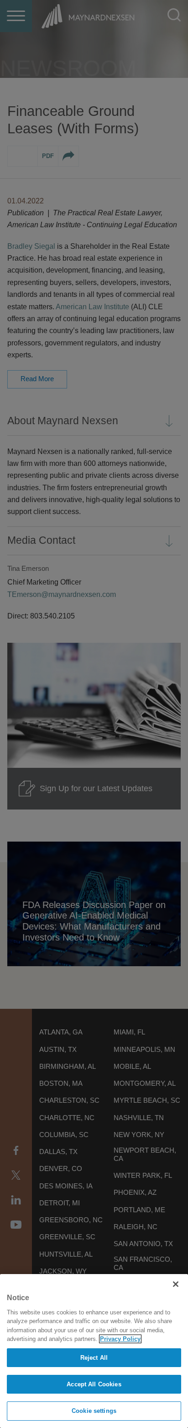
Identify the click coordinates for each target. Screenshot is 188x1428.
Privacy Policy (120, 1338)
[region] (94, 1351)
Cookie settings (94, 1410)
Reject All (94, 1357)
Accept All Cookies (94, 1384)
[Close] (176, 1284)
